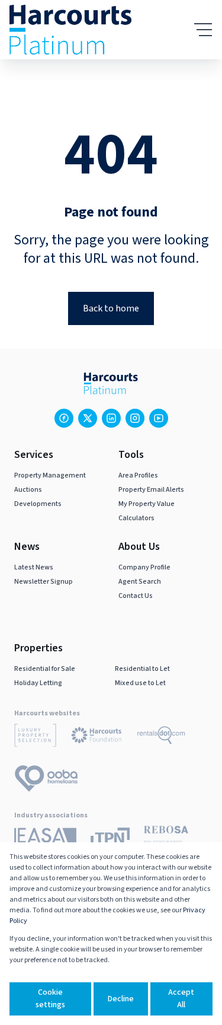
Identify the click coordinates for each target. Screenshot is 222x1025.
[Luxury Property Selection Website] (35, 737)
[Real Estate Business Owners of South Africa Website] (166, 840)
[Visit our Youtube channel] (158, 418)
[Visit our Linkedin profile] (111, 418)
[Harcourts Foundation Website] (96, 737)
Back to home (111, 308)
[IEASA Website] (45, 840)
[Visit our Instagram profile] (135, 418)
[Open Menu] (203, 29)
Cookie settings (50, 998)
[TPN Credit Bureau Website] (110, 839)
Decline (121, 999)
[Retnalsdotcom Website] (161, 737)
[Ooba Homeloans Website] (46, 780)
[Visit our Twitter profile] (87, 418)
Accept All (181, 998)
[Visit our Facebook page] (63, 418)
